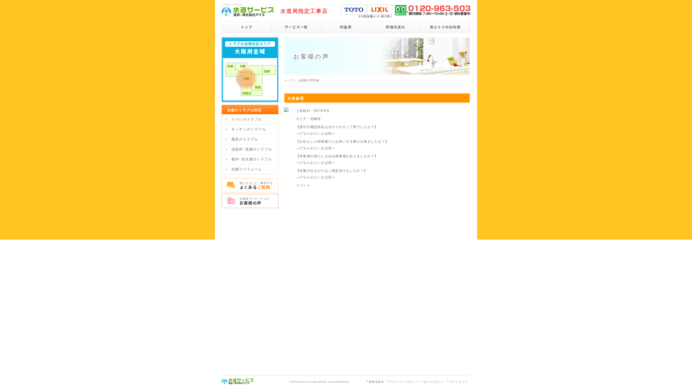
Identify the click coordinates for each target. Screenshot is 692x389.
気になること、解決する (256, 185)
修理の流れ (395, 26)
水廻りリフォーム (246, 169)
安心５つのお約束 (445, 26)
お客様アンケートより (254, 201)
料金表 (346, 26)
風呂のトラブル (244, 139)
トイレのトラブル (246, 119)
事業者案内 (376, 382)
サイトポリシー (434, 382)
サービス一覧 (296, 26)
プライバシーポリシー (404, 382)
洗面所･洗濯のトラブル (251, 149)
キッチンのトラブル (248, 129)
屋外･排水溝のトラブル (251, 159)
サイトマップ (459, 382)
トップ (246, 26)
